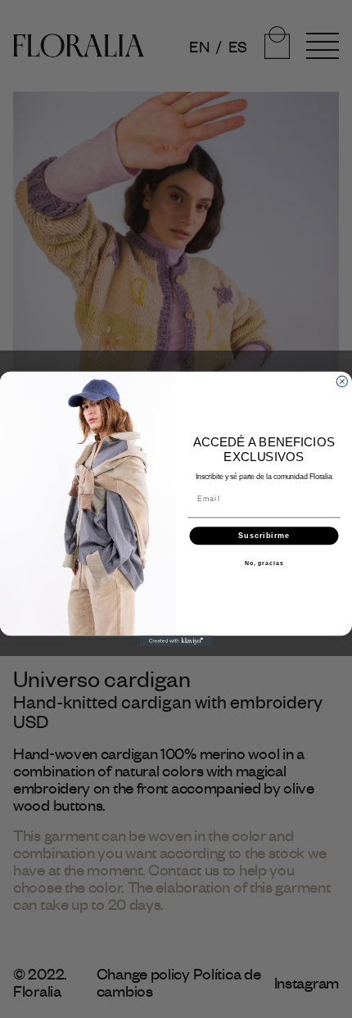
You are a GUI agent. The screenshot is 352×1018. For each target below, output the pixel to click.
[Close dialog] (341, 381)
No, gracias (264, 562)
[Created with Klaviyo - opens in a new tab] (176, 641)
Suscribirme (264, 535)
